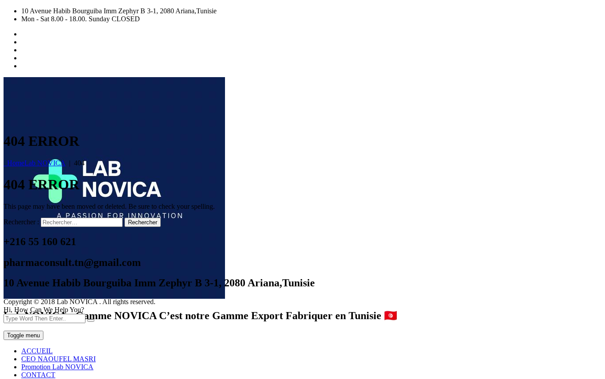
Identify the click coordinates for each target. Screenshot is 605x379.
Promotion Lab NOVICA (57, 367)
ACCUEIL (37, 351)
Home (35, 163)
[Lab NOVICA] (114, 296)
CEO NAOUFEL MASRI (58, 359)
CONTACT (38, 375)
